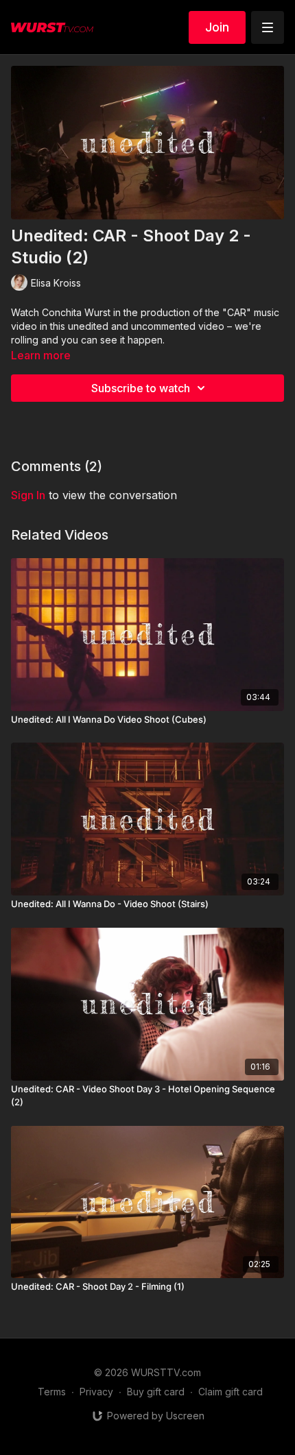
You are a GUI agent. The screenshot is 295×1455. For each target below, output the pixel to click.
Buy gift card (156, 1391)
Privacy (96, 1391)
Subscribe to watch (140, 388)
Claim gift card (230, 1391)
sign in (28, 495)
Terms (52, 1391)
